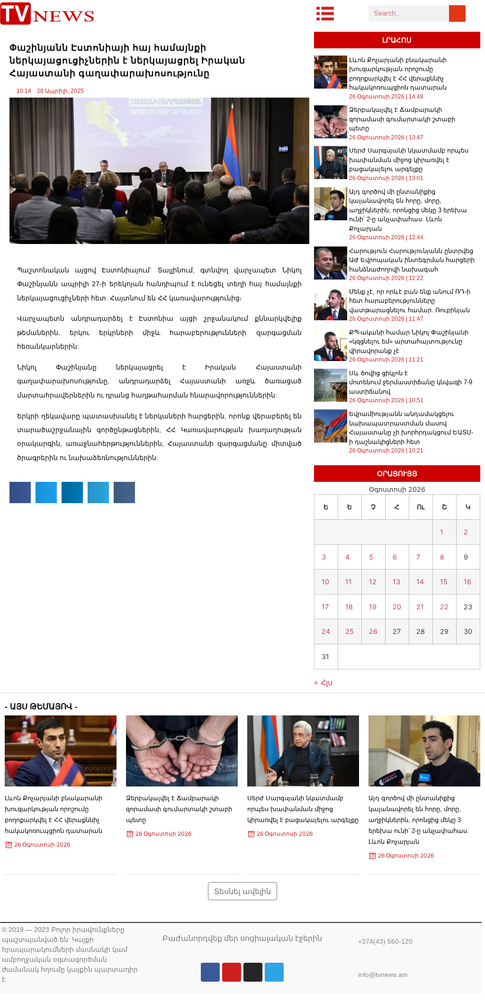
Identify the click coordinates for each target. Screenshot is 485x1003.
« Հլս (323, 682)
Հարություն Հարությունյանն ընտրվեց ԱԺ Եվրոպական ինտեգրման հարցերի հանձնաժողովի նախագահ (412, 260)
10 (325, 582)
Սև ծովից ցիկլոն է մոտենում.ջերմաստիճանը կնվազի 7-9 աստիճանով (410, 382)
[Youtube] (231, 972)
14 (420, 582)
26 (373, 631)
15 (444, 582)
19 (373, 607)
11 (348, 582)
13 (396, 582)
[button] (20, 492)
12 (373, 582)
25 (349, 631)
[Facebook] (210, 972)
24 (326, 631)
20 (397, 607)
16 (467, 582)
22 (444, 607)
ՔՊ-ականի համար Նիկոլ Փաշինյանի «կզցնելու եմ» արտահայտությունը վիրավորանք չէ (408, 341)
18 (349, 607)
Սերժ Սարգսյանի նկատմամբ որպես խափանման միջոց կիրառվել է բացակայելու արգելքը (408, 159)
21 (420, 607)
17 (325, 607)
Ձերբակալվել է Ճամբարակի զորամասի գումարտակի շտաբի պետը (402, 119)
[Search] (457, 13)
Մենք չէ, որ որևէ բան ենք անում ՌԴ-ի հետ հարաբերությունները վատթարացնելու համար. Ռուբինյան (409, 301)
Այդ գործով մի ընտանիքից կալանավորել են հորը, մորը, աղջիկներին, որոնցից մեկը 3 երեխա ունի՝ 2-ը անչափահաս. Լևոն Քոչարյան (408, 210)
